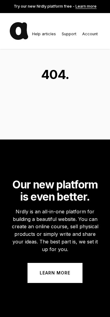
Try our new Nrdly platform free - (55, 6)
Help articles (44, 34)
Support (69, 34)
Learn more (55, 272)
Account (90, 34)
